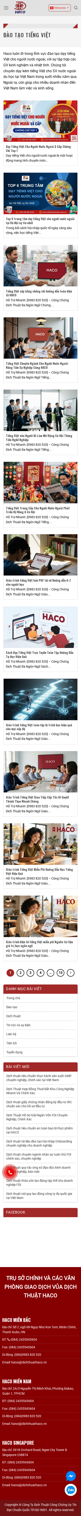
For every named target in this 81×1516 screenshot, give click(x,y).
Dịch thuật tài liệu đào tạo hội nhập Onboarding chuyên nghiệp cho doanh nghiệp (39, 1143)
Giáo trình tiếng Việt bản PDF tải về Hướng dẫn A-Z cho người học (38, 582)
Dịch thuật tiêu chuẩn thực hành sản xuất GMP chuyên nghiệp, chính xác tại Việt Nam (39, 1078)
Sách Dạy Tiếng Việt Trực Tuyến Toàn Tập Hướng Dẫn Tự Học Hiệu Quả (39, 655)
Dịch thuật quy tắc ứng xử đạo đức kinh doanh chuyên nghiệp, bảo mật (38, 1169)
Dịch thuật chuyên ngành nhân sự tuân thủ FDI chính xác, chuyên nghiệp (38, 1156)
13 (60, 973)
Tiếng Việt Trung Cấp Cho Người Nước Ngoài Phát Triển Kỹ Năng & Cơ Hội (38, 510)
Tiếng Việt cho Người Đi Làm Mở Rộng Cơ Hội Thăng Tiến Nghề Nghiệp (39, 438)
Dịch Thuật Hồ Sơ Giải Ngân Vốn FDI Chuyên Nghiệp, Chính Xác (37, 1117)
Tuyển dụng (14, 1052)
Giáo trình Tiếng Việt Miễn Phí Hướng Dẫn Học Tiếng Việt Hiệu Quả (39, 871)
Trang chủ (13, 998)
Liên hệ (11, 1034)
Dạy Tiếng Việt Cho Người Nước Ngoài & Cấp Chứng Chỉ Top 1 (38, 149)
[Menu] (6, 7)
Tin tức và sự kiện (18, 1025)
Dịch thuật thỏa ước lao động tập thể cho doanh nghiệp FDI (39, 1182)
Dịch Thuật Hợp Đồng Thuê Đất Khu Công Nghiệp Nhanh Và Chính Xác (40, 1091)
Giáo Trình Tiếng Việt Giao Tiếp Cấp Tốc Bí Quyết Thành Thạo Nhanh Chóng (37, 799)
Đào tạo (11, 1007)
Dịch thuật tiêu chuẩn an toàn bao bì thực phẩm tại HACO (39, 1130)
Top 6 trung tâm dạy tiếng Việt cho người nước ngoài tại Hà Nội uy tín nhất (40, 221)
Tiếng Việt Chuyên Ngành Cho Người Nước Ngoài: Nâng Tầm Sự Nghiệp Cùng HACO (37, 365)
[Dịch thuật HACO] (20, 7)
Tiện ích (11, 1043)
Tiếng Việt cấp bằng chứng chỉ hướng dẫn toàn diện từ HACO (39, 293)
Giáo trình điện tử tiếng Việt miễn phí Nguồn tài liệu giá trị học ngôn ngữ (39, 944)
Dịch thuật (13, 1016)
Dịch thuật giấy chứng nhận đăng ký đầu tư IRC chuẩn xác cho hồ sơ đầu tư (39, 1104)
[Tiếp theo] (70, 973)
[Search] (76, 7)
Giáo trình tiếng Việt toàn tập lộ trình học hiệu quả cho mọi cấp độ (39, 727)
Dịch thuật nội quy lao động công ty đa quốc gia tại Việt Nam (39, 1196)
